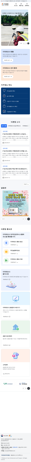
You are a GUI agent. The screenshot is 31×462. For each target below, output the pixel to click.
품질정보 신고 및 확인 (16, 455)
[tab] (4, 125)
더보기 (25, 184)
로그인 (15, 5)
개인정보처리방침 (5, 455)
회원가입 (21, 5)
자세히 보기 (6, 24)
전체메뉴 (27, 5)
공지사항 (4, 126)
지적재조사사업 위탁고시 (14, 125)
